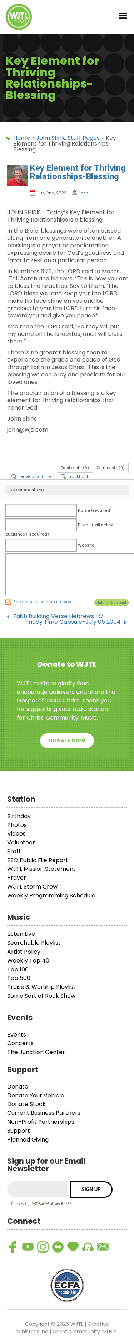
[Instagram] (43, 1247)
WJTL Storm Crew (32, 886)
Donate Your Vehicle (35, 1095)
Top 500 (18, 978)
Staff (14, 851)
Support (18, 1131)
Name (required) (95, 510)
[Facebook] (13, 1247)
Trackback (78, 476)
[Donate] (73, 1247)
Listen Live (21, 934)
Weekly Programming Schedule (51, 895)
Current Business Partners (43, 1113)
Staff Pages (84, 138)
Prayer (16, 878)
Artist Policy (23, 952)
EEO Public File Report (37, 860)
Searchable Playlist (34, 943)
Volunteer (21, 842)
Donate (17, 1086)
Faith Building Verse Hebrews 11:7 (58, 616)
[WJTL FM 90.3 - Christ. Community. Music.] (18, 17)
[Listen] (88, 1247)
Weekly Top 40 (28, 960)
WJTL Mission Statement (41, 869)
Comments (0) (111, 467)
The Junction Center (36, 1052)
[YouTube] (28, 1247)
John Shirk (50, 138)
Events (16, 1035)
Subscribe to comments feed (42, 602)
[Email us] (103, 1247)
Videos (16, 833)
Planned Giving (28, 1139)
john (84, 193)
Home (21, 138)
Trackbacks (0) (75, 467)
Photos (17, 825)
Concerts (20, 1043)
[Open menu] (123, 17)
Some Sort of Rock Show (41, 996)
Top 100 (18, 969)
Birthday (19, 816)
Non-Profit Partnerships (40, 1122)
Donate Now (67, 740)
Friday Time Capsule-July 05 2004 (73, 622)
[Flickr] (58, 1247)
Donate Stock (26, 1104)
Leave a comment (37, 476)
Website (86, 545)
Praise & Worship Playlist (41, 987)
